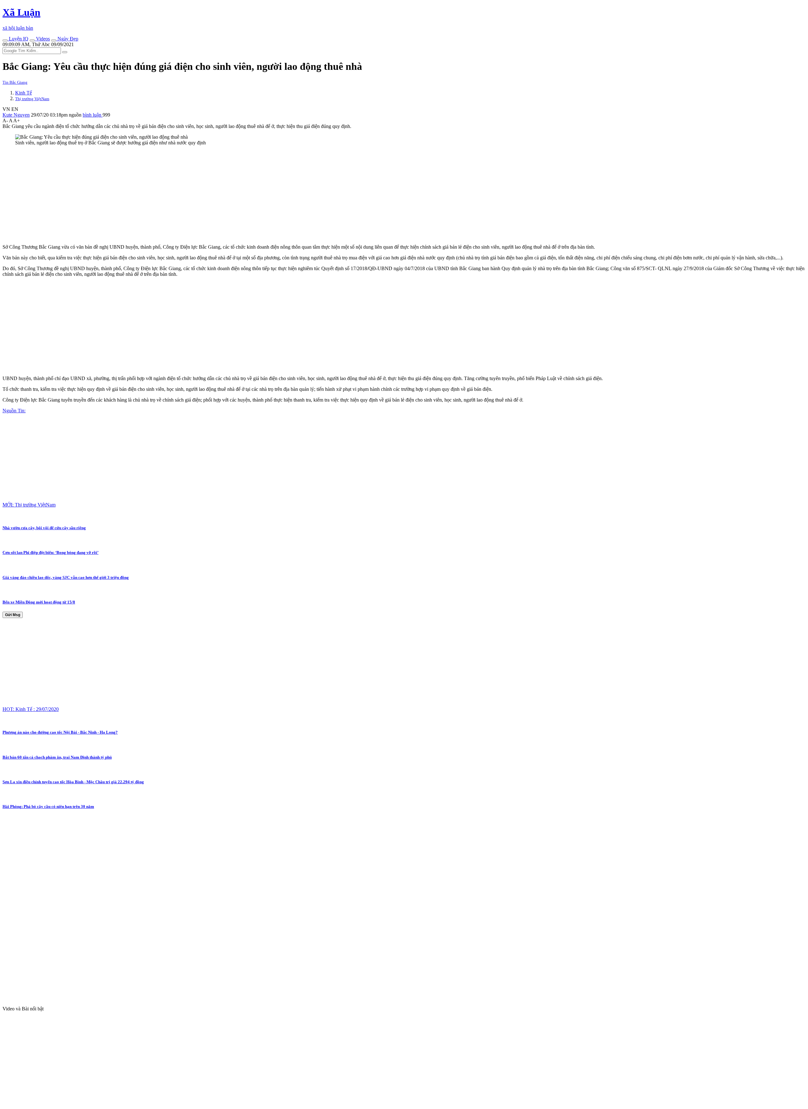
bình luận (93, 115)
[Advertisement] (192, 195)
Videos (42, 38)
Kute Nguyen (16, 115)
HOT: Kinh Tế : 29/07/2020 (31, 709)
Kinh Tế (23, 92)
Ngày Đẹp (67, 38)
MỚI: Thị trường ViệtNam (29, 504)
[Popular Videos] (32, 40)
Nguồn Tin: (14, 410)
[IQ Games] (5, 40)
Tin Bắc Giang (15, 82)
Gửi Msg (12, 615)
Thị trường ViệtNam (32, 98)
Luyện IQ (18, 38)
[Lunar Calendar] (53, 40)
